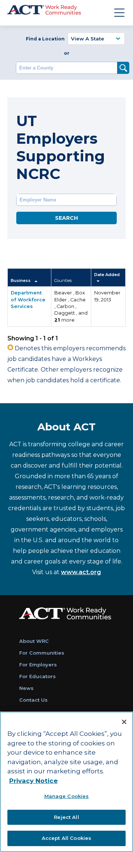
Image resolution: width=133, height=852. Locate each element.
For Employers (38, 664)
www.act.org (81, 572)
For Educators (37, 676)
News (26, 688)
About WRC (34, 641)
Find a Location (45, 39)
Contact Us (33, 700)
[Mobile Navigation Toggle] (119, 12)
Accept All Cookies (66, 838)
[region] (66, 782)
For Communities (41, 653)
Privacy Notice (33, 780)
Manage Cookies (66, 796)
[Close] (124, 722)
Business (21, 280)
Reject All (66, 817)
